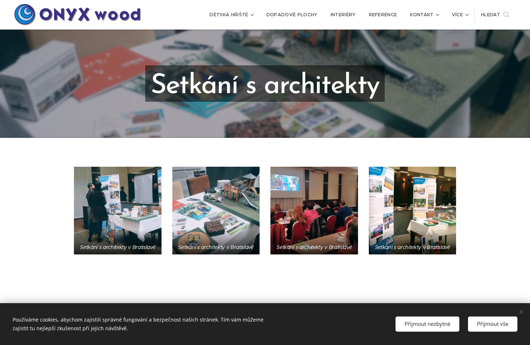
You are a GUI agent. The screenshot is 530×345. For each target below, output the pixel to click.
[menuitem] (231, 15)
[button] (495, 15)
